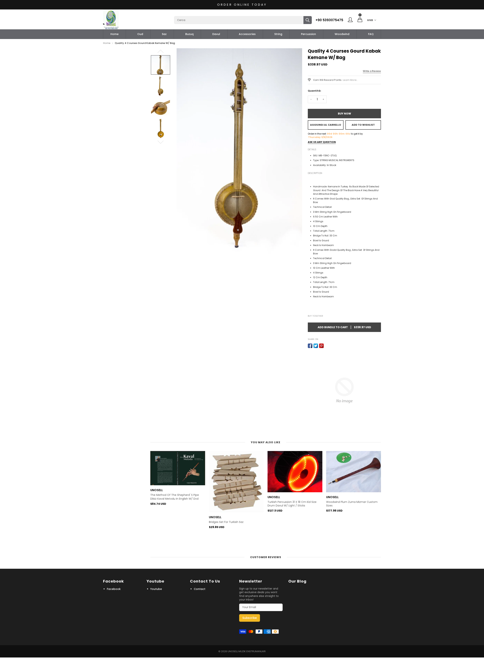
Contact (199, 589)
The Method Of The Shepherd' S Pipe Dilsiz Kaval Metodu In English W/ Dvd (174, 497)
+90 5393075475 (329, 20)
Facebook (114, 589)
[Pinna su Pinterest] (321, 346)
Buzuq (189, 34)
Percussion (308, 34)
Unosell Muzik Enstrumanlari (247, 651)
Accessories (247, 34)
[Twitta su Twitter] (315, 346)
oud (140, 34)
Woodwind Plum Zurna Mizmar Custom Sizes (352, 504)
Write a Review (372, 71)
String (278, 34)
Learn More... (350, 80)
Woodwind (342, 34)
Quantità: (314, 91)
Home (114, 34)
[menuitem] (114, 34)
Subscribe (249, 618)
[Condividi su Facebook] (310, 346)
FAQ (371, 34)
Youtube (156, 589)
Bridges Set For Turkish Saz (226, 522)
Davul (216, 34)
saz (164, 34)
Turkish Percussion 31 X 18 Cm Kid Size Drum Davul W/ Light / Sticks (292, 504)
